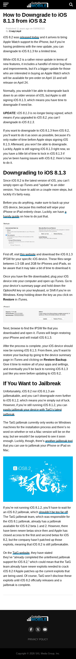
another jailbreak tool (59, 440)
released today (29, 37)
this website (28, 254)
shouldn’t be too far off (53, 512)
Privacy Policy (38, 639)
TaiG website (21, 552)
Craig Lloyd (15, 31)
